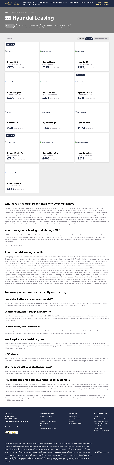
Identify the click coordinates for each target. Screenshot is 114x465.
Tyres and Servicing (74, 419)
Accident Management (75, 423)
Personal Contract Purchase (48, 428)
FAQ (24, 5)
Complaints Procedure (100, 423)
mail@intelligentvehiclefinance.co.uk (16, 421)
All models (21, 25)
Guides (83, 2)
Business (89, 38)
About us (90, 2)
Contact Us (97, 416)
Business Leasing (28, 2)
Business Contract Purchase (48, 421)
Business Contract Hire (46, 416)
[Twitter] (9, 427)
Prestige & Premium (42, 2)
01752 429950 (9, 416)
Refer (29, 5)
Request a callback (102, 5)
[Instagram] (13, 427)
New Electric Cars (61, 2)
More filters (65, 25)
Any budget (34, 25)
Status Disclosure (99, 426)
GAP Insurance (73, 416)
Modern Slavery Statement (101, 430)
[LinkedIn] (18, 427)
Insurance (71, 421)
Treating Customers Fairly (101, 421)
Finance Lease (44, 419)
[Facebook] (5, 427)
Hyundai (8, 25)
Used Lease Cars (74, 2)
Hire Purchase (44, 423)
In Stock (52, 2)
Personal (81, 38)
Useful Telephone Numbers (101, 419)
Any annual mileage (50, 25)
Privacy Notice (98, 428)
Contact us (36, 5)
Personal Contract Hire (46, 426)
